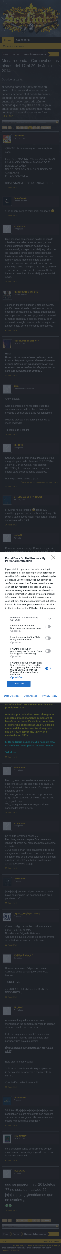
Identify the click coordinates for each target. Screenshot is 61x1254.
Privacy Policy (49, 695)
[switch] (48, 626)
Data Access (30, 695)
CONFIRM (19, 684)
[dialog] (30, 627)
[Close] (54, 558)
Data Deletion (11, 695)
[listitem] (30, 618)
